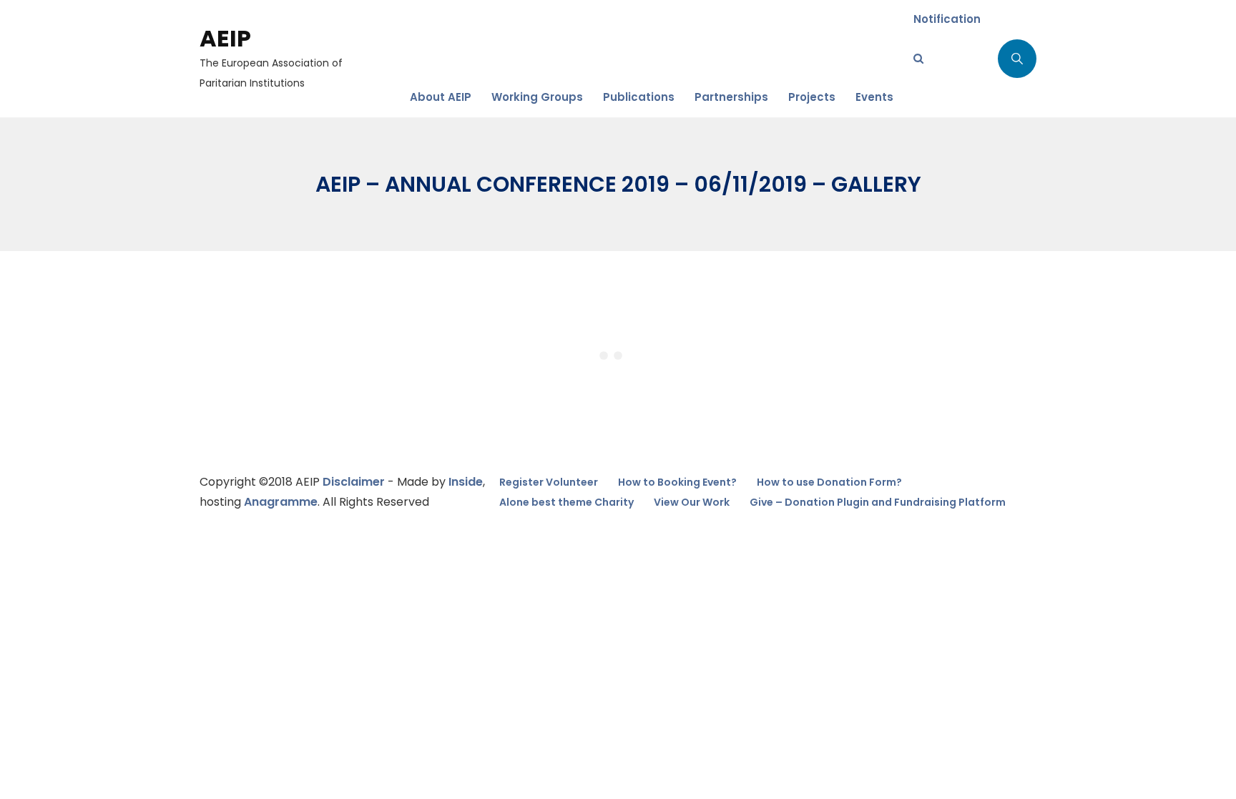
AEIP (225, 38)
